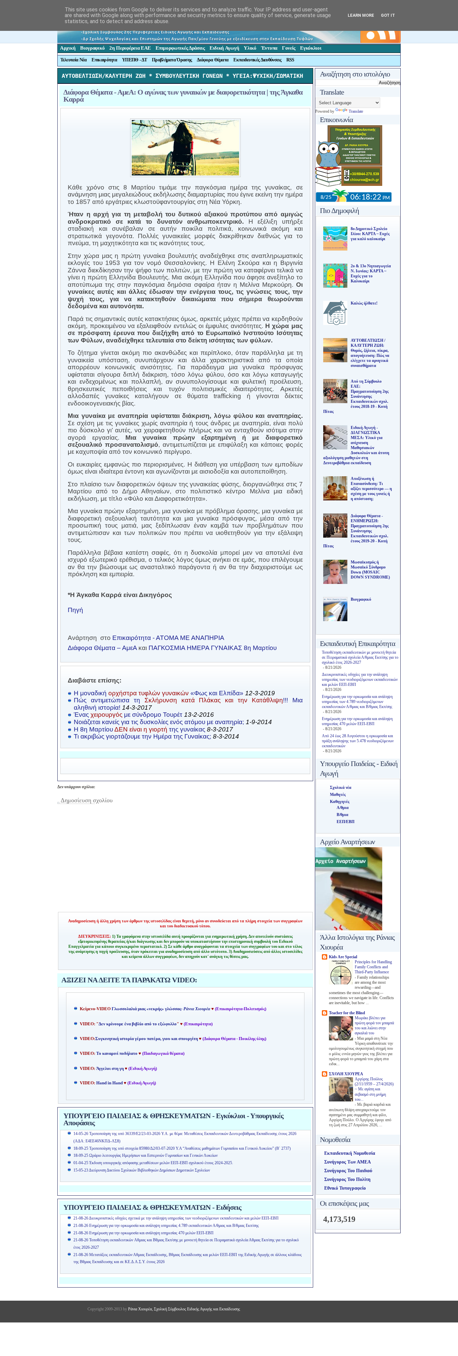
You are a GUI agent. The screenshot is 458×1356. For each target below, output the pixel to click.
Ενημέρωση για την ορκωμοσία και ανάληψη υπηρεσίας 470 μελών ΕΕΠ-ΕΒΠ (357, 721)
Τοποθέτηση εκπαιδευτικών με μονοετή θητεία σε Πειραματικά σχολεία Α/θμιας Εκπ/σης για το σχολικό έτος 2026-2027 (360, 657)
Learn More (361, 15)
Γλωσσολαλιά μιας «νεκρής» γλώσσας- (161, 1009)
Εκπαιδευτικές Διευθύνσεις (257, 59)
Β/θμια (342, 814)
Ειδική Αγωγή (224, 48)
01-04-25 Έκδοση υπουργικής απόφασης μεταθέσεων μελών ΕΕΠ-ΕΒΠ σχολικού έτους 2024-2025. (153, 1162)
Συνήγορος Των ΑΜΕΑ (347, 1161)
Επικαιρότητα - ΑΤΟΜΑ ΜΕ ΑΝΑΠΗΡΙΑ (168, 637)
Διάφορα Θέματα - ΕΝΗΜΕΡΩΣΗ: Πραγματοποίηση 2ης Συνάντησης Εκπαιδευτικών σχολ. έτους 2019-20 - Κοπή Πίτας (356, 530)
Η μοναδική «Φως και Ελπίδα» (174, 693)
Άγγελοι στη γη (110, 1068)
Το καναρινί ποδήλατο (116, 1053)
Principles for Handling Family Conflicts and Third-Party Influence (373, 967)
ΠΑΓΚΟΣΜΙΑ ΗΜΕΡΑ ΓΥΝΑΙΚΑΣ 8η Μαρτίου (213, 647)
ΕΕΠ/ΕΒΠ (345, 821)
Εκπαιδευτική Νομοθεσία (349, 1153)
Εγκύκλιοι (310, 48)
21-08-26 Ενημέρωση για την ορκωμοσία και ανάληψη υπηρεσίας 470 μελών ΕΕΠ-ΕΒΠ (143, 1233)
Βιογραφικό (92, 48)
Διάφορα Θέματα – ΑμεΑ (102, 647)
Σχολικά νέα (340, 787)
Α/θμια (343, 807)
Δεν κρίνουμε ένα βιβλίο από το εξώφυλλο (138, 1024)
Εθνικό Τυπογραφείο (345, 1188)
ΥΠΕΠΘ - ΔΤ (134, 59)
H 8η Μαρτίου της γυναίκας (153, 729)
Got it (388, 15)
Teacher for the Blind (347, 1013)
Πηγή (75, 609)
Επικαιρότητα (104, 59)
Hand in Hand (109, 1083)
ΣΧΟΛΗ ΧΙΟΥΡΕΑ (346, 1074)
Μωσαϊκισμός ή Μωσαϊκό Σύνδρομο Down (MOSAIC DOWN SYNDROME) (370, 570)
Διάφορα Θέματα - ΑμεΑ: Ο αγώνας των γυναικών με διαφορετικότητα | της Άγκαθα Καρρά (182, 95)
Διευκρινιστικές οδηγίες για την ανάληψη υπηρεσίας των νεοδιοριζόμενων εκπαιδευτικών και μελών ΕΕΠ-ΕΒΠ (360, 679)
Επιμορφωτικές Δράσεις (180, 48)
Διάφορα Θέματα (212, 59)
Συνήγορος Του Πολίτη (347, 1179)
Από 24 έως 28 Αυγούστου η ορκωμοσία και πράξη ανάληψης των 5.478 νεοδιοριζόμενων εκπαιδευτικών (358, 741)
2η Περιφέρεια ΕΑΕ (130, 48)
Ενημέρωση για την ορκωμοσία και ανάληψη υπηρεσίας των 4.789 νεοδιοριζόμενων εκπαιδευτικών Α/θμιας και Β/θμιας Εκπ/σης (357, 701)
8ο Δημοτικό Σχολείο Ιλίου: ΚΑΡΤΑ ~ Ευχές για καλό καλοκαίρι (370, 233)
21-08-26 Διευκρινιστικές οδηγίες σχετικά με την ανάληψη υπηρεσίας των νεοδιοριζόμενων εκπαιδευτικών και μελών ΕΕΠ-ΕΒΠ (176, 1218)
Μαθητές (338, 794)
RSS (290, 59)
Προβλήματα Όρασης (172, 59)
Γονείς (288, 48)
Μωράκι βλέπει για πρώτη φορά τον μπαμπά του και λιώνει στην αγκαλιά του (374, 1026)
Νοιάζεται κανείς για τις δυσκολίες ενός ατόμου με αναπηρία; (173, 721)
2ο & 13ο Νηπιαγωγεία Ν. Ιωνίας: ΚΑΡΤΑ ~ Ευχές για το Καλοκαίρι (371, 273)
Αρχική (67, 48)
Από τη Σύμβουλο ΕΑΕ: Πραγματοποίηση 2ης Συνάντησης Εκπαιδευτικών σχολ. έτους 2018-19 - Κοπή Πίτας (356, 396)
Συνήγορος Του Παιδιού (348, 1170)
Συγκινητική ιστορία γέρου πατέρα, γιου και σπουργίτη (147, 1038)
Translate (356, 111)
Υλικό (250, 48)
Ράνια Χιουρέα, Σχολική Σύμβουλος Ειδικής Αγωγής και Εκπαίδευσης (183, 1309)
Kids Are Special (343, 957)
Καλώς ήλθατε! (364, 303)
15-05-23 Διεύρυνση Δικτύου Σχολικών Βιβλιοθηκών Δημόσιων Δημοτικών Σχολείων (141, 1170)
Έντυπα (269, 48)
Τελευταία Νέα (73, 59)
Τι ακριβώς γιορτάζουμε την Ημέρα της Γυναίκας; (156, 736)
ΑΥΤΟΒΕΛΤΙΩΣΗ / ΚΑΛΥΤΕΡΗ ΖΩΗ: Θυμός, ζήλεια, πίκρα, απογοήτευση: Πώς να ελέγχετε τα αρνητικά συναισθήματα (370, 353)
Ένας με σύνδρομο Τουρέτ (144, 714)
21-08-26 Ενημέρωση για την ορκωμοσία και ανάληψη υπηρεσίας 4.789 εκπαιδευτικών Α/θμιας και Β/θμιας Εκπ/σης (166, 1225)
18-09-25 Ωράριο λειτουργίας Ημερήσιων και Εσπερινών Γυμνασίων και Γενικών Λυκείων (145, 1155)
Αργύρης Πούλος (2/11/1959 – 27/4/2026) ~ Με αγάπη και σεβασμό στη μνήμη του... (374, 1089)
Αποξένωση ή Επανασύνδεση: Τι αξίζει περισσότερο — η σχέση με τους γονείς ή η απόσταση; (371, 488)
